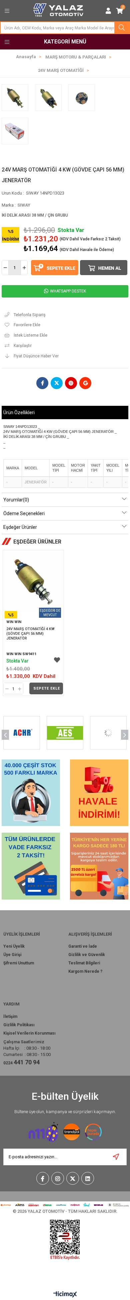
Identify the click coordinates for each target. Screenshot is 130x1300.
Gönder (116, 1157)
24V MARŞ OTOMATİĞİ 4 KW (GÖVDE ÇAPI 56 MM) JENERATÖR (31, 633)
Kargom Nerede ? (85, 971)
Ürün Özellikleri (19, 412)
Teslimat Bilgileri (84, 963)
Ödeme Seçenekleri (24, 513)
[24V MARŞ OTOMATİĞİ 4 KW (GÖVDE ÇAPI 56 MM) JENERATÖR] (33, 580)
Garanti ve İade (82, 946)
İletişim (10, 1016)
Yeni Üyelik (14, 946)
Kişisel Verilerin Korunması (29, 1033)
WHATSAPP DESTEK (67, 291)
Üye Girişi (12, 954)
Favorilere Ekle (57, 660)
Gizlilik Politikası (18, 1025)
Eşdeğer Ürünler (20, 527)
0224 (21, 1062)
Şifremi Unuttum (18, 963)
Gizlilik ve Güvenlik (86, 954)
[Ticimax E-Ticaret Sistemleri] (65, 1294)
